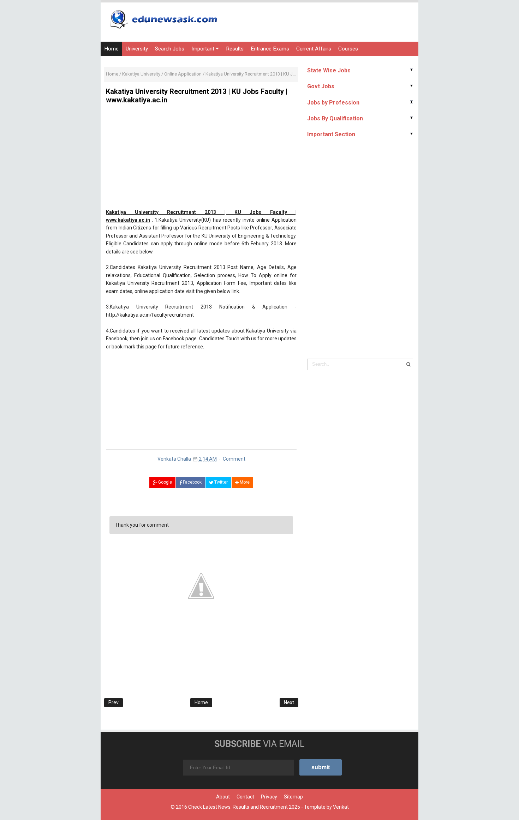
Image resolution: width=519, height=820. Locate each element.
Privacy (269, 797)
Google (164, 482)
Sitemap (293, 797)
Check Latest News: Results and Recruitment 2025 (244, 807)
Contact (245, 797)
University (137, 49)
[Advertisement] (201, 158)
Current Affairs (313, 49)
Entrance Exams (270, 49)
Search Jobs (169, 49)
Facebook (192, 482)
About (223, 797)
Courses (348, 49)
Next (289, 702)
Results (235, 49)
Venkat (341, 807)
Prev (113, 702)
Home (111, 49)
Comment (234, 459)
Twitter (220, 482)
